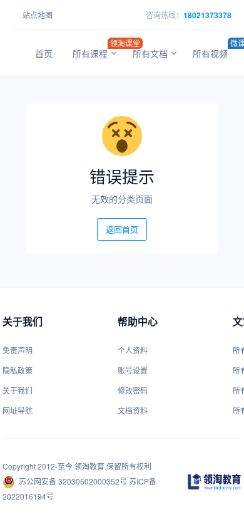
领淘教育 (89, 466)
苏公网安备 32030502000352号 (73, 481)
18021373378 (207, 15)
